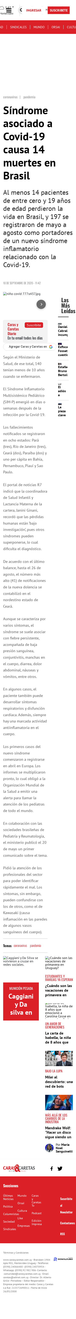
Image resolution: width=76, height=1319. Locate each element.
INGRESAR (33, 10)
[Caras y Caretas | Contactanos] (68, 1168)
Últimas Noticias (8, 1197)
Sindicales (18, 27)
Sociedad (9, 1221)
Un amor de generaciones (54, 1025)
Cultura (22, 1211)
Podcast (37, 1213)
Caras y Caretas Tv (36, 1201)
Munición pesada (21, 988)
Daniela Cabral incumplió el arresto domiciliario (66, 337)
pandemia (35, 945)
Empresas (24, 1226)
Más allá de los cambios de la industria (56, 1118)
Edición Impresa (37, 1222)
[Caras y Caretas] (19, 1171)
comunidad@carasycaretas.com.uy (22, 1273)
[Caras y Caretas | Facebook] (51, 1168)
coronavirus (20, 945)
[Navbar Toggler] (12, 10)
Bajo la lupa (53, 1070)
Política (8, 1206)
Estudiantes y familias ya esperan (59, 978)
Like (20, 1218)
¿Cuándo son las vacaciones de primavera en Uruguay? (58, 992)
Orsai (56, 27)
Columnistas (11, 1214)
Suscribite (34, 325)
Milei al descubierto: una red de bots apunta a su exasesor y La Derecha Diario (59, 1088)
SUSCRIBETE (59, 10)
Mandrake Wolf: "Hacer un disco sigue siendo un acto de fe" (58, 1135)
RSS (62, 1234)
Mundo (39, 27)
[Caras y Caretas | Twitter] (59, 1168)
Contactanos (67, 1223)
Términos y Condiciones (15, 1252)
